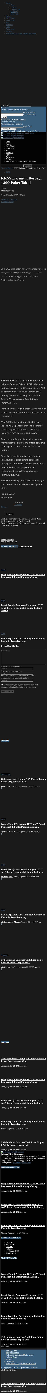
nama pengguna (29, 112)
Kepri (8, 16)
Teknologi (14, 14)
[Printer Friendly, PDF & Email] (7, 503)
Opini (8, 27)
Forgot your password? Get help (13, 119)
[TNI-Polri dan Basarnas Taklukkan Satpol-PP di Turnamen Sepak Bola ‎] (20, 953)
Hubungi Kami (11, 1357)
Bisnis (13, 5)
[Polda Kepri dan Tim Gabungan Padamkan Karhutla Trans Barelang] (14, 631)
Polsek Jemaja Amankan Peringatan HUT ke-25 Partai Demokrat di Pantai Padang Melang (22, 608)
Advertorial (10, 29)
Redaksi (9, 31)
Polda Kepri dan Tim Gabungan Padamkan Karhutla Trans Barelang (23, 639)
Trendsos (9, 25)
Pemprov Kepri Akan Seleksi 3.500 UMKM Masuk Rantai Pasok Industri (21, 520)
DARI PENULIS (25, 546)
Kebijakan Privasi (12, 1353)
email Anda (27, 126)
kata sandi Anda (29, 115)
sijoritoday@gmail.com (22, 1163)
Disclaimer (10, 1361)
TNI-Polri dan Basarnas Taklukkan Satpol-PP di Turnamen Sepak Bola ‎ (22, 961)
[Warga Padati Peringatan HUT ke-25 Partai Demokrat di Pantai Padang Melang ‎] (14, 568)
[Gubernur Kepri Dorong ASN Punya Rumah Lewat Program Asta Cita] (20, 772)
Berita (8, 3)
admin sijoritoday (7, 191)
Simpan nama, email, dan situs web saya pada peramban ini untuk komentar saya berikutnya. (20, 686)
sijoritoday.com (7, 786)
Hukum (13, 7)
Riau (7, 22)
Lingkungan (15, 9)
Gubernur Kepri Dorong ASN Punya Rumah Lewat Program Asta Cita (23, 780)
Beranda (4, 168)
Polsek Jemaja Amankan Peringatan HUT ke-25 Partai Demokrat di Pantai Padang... (22, 870)
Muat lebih (5, 1346)
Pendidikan (10, 20)
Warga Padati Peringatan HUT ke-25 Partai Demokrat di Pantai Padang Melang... (23, 825)
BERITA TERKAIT (9, 546)
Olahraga (14, 12)
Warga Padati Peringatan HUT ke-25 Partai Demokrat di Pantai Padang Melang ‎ (23, 575)
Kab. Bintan (10, 18)
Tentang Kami (11, 1351)
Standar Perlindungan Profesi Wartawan (21, 33)
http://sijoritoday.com (9, 542)
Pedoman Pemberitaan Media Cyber (19, 1355)
